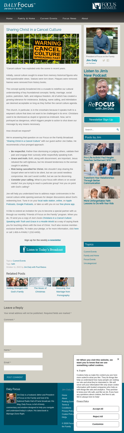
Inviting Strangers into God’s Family (17, 290)
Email (7, 362)
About (64, 398)
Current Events (19, 261)
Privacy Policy (68, 411)
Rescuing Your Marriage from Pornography (63, 292)
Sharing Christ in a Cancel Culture (23, 141)
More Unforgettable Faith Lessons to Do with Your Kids (99, 202)
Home (64, 395)
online (59, 200)
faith (13, 264)
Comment (9, 319)
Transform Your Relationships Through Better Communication (99, 180)
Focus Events (90, 259)
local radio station (46, 200)
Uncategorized (90, 263)
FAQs (64, 417)
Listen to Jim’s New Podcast (96, 73)
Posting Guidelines (70, 401)
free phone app (67, 204)
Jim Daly (19, 6)
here (76, 228)
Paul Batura (92, 63)
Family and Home (91, 256)
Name (7, 350)
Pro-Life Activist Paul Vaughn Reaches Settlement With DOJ (100, 158)
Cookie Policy (68, 414)
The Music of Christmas (40, 290)
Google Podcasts (24, 204)
